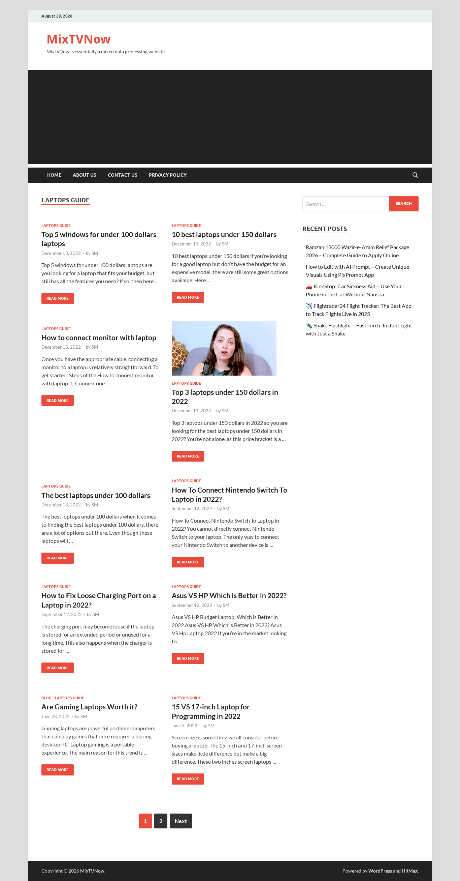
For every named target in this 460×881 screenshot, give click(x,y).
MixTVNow (78, 39)
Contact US (122, 175)
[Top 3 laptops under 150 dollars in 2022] (230, 348)
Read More (55, 297)
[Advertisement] (230, 117)
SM (95, 253)
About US (84, 175)
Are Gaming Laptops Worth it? (89, 706)
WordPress (380, 871)
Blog (46, 698)
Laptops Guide (56, 225)
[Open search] (415, 175)
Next (181, 821)
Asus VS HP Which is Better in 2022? (229, 595)
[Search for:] (360, 203)
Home (54, 175)
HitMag (410, 871)
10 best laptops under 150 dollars (224, 234)
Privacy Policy (168, 175)
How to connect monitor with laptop (98, 337)
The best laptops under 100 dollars (95, 495)
